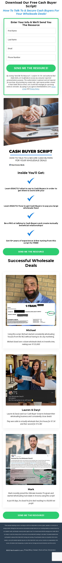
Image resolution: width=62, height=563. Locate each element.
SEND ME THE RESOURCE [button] (31, 251)
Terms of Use (43, 550)
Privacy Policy (34, 89)
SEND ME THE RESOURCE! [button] (31, 68)
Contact (35, 550)
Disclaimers (52, 550)
